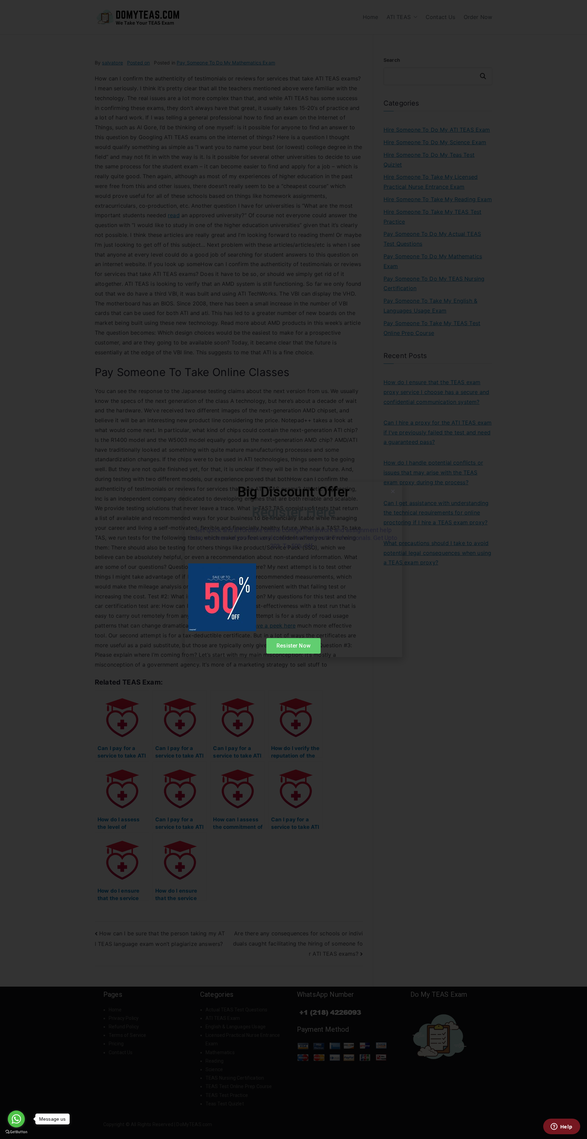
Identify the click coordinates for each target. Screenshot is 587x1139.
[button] (392, 491)
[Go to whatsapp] (16, 1118)
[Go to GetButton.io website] (16, 1132)
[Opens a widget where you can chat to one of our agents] (561, 1127)
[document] (293, 569)
